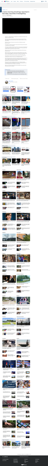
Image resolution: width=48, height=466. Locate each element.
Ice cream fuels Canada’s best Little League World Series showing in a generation (8, 409)
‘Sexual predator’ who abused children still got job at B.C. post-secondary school (23, 179)
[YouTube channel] (5, 456)
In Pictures (21, 1)
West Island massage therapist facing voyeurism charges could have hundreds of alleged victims (11, 228)
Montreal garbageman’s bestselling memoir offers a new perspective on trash (11, 225)
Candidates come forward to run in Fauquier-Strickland (26, 286)
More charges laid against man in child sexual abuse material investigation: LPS (11, 313)
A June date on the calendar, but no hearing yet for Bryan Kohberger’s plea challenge (26, 356)
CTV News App (19, 454)
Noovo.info (36, 460)
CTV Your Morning (26, 1)
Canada (14, 1)
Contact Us (22, 454)
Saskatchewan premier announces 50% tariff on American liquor (10, 292)
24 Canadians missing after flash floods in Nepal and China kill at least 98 (26, 266)
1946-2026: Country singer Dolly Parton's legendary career (16, 164)
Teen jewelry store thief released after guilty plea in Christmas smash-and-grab (26, 313)
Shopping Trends (32, 1)
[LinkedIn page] (7, 456)
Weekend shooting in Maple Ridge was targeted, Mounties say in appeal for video (16, 72)
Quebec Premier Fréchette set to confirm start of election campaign (8, 221)
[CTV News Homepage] (6, 1)
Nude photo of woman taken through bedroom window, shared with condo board (23, 242)
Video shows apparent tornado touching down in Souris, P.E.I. (8, 242)
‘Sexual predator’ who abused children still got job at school (6, 111)
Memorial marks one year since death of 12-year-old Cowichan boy (25, 330)
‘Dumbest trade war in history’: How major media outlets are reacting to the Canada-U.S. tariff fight (25, 153)
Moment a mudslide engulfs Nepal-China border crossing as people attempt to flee (6, 142)
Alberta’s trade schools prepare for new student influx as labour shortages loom (26, 225)
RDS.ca (36, 462)
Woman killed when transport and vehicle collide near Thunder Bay (22, 284)
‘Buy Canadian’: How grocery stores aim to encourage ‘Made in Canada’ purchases (6, 153)
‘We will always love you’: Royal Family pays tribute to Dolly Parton (16, 142)
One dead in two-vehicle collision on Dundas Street (8, 305)
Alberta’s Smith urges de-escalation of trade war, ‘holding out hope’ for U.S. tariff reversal (8, 200)
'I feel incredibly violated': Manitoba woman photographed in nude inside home (25, 128)
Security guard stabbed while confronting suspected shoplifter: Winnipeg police (26, 249)
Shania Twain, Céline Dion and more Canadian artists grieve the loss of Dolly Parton (22, 389)
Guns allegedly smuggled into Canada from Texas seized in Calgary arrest (8, 348)
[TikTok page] (4, 456)
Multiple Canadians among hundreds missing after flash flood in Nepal (16, 103)
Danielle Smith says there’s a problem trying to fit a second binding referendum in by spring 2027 (11, 204)
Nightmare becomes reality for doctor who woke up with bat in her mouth (25, 112)
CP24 (25, 460)
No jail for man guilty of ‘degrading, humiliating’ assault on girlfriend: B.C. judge (11, 355)
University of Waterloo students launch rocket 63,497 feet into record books (23, 263)
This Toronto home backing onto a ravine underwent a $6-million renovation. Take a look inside (6, 165)
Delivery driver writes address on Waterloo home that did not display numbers (25, 447)
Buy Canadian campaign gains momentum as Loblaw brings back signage (25, 187)
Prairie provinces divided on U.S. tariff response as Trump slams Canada (6, 103)
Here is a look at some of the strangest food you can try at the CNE (25, 165)
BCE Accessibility (4, 460)
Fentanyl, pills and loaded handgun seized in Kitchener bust (26, 269)
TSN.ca (25, 462)
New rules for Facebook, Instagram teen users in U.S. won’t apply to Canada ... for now (16, 112)
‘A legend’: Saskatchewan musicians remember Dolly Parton (9, 263)
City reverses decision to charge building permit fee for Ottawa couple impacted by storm (23, 200)
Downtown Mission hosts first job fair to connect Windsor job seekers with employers (11, 333)
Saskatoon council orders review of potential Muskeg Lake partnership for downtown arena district (8, 284)
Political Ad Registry (15, 462)
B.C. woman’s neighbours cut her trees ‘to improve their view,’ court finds (16, 447)
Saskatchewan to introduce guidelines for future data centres (11, 269)
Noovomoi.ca (36, 461)
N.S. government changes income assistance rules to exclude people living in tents (11, 245)
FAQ (25, 454)
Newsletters (27, 454)
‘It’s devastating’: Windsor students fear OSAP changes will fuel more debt (11, 330)
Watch (18, 1)
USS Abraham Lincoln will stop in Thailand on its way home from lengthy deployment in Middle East (23, 348)
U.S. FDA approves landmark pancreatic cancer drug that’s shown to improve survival (8, 389)
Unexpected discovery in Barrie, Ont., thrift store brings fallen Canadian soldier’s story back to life (26, 309)
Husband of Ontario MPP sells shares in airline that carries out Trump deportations (11, 183)
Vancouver (3, 9)
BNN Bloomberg (26, 461)
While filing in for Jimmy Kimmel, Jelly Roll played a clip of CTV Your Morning (25, 103)
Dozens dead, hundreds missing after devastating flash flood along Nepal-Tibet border (6, 128)
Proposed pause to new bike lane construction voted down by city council (26, 228)
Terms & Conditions (15, 461)
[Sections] (2, 1)
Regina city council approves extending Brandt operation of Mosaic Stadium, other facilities (11, 266)
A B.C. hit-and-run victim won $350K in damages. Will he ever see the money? (25, 183)
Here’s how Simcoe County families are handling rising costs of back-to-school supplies (23, 305)
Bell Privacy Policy (15, 460)
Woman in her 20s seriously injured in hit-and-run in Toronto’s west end (8, 179)
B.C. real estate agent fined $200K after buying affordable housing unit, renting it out (16, 153)
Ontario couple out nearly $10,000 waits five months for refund (6, 447)
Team (30, 454)
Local (11, 1)
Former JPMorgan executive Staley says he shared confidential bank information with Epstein (23, 369)
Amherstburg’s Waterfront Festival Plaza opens (8, 326)
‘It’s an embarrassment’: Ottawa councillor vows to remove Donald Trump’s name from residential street (26, 204)
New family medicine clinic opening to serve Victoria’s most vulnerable (23, 326)
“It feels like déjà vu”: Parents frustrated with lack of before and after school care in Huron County (11, 309)
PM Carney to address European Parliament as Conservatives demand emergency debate (8, 369)
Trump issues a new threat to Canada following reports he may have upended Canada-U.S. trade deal (16, 128)
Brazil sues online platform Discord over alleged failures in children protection (25, 352)
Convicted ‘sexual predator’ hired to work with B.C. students (25, 142)
